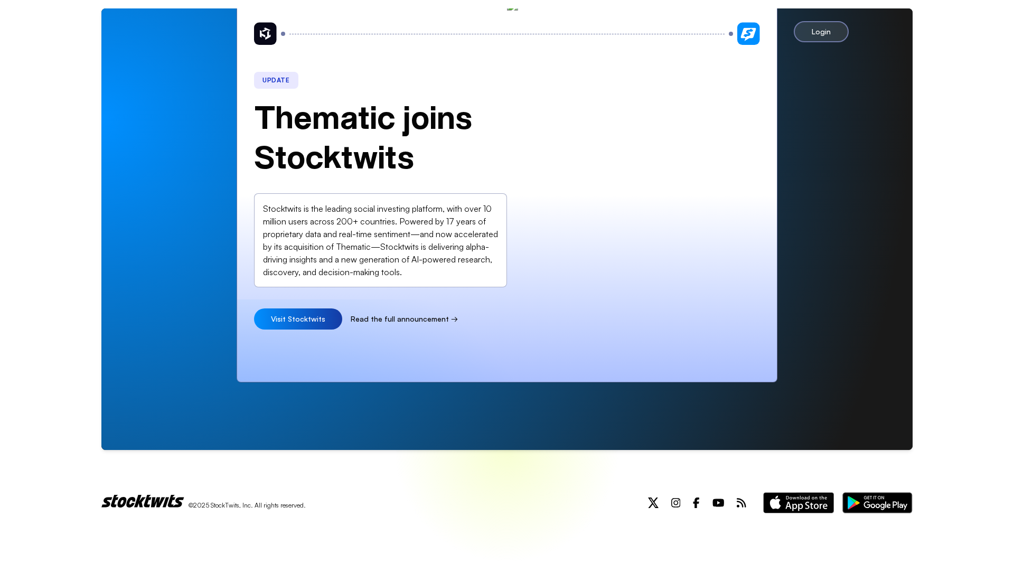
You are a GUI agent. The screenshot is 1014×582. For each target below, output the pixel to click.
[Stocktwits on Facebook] (696, 502)
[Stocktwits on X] (653, 502)
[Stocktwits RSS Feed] (741, 502)
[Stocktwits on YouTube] (718, 502)
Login (821, 31)
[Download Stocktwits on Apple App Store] (798, 502)
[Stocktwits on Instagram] (676, 502)
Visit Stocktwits (298, 318)
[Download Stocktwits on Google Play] (877, 502)
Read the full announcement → (404, 318)
